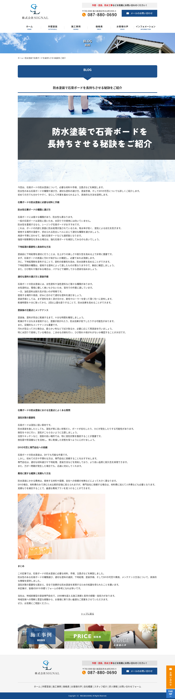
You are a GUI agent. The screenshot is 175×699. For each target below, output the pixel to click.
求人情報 (113, 686)
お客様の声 (76, 686)
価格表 (66, 686)
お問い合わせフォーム (130, 686)
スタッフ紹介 (100, 686)
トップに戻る (87, 613)
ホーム (20, 58)
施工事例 (56, 686)
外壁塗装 (46, 686)
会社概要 (88, 686)
